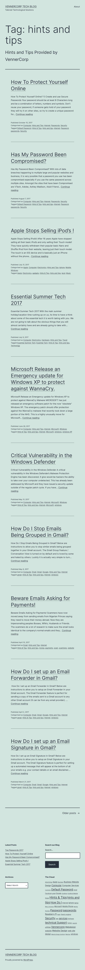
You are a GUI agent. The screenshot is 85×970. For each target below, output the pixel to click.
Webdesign (70, 927)
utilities (48, 927)
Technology (15, 346)
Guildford (64, 893)
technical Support (56, 922)
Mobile (68, 267)
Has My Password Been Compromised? (22, 857)
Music (68, 273)
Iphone (62, 267)
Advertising (48, 882)
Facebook (48, 893)
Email (34, 572)
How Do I (56, 902)
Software (71, 918)
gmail (19, 575)
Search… (49, 850)
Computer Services (70, 885)
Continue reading (24, 114)
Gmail (39, 572)
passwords (15, 131)
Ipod (63, 273)
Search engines (66, 914)
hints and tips (47, 128)
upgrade (74, 923)
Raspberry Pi (51, 914)
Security (64, 125)
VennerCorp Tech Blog (21, 6)
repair (59, 914)
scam (56, 648)
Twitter (69, 923)
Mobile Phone (67, 906)
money (41, 648)
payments (49, 648)
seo (57, 918)
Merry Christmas (49, 906)
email (75, 890)
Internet (47, 125)
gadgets (35, 273)
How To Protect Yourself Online (19, 854)
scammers (63, 648)
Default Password (24, 128)
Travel (65, 340)
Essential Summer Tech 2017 (17, 864)
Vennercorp (58, 926)
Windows (14, 270)
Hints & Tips (37, 128)
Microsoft (55, 429)
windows (58, 432)
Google (45, 572)
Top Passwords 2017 (14, 850)
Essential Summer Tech (26, 343)
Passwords (55, 125)
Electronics (42, 267)
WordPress (28, 960)
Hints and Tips (37, 125)
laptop (76, 903)
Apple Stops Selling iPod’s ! (42, 230)
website (71, 648)
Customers (48, 890)
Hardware (45, 340)
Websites (67, 934)
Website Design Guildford (58, 934)
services (63, 918)
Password (65, 128)
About (77, 6)
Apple (25, 267)
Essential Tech (42, 343)
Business (60, 882)
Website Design (59, 930)
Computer (27, 125)
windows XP (67, 432)
